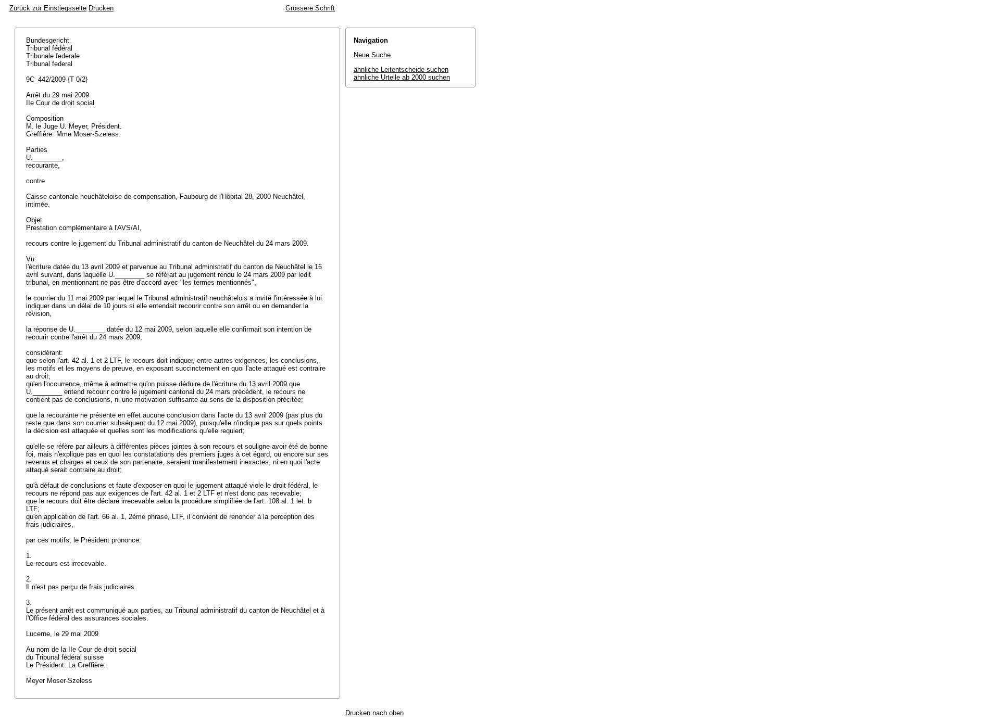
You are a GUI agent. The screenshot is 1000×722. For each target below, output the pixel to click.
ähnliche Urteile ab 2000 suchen (402, 77)
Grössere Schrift (310, 8)
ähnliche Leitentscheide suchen (401, 69)
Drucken (101, 8)
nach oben (388, 713)
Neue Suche (372, 55)
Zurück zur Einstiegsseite (47, 8)
